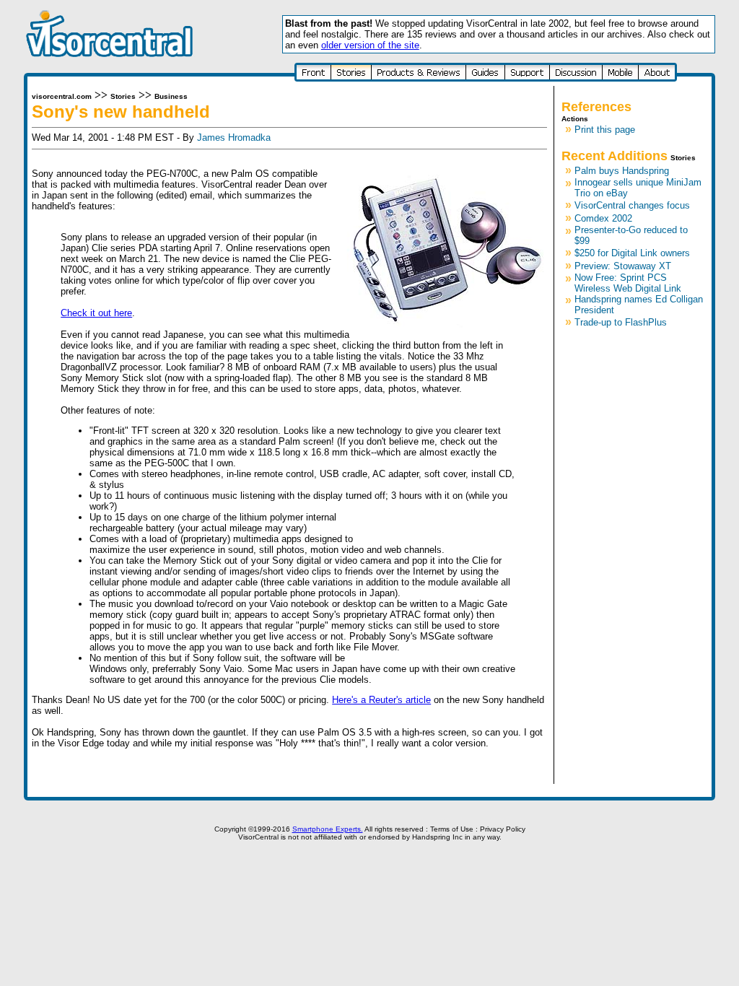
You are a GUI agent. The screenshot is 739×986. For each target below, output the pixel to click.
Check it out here (96, 312)
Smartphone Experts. (327, 829)
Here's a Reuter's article (381, 699)
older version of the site (370, 45)
